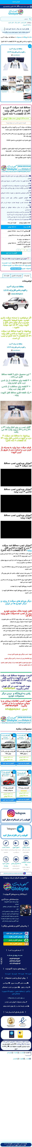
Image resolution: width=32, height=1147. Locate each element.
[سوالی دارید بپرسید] (6, 859)
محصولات (18, 37)
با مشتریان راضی (16, 863)
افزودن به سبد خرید (11, 253)
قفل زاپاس (23, 22)
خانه (30, 37)
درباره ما (27, 1044)
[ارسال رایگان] (26, 843)
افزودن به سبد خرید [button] (23, 763)
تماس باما (6, 1042)
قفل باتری (11, 22)
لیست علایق (22, 1145)
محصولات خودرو (26, 269)
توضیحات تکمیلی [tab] (16, 276)
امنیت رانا (14, 974)
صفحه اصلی (23, 1144)
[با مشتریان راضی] (16, 859)
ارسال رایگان (26, 847)
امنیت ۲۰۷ (21, 974)
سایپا (20, 265)
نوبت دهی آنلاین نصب (11, 1145)
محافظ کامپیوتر (27, 25)
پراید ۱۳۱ (25, 265)
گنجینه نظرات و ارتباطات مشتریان (19, 1042)
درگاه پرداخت (20, 1044)
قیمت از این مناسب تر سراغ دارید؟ (16, 123)
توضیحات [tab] (26, 276)
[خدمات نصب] (6, 843)
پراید (29, 550)
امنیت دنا (7, 974)
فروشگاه (25, 37)
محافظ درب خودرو (13, 265)
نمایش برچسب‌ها (16, 269)
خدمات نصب (6, 847)
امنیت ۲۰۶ (28, 974)
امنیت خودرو (8, 263)
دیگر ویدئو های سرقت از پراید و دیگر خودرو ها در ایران (16, 602)
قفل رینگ (17, 22)
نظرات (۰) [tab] (6, 276)
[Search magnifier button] (30, 19)
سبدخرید (16, 1144)
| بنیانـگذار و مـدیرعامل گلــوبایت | (15, 894)
